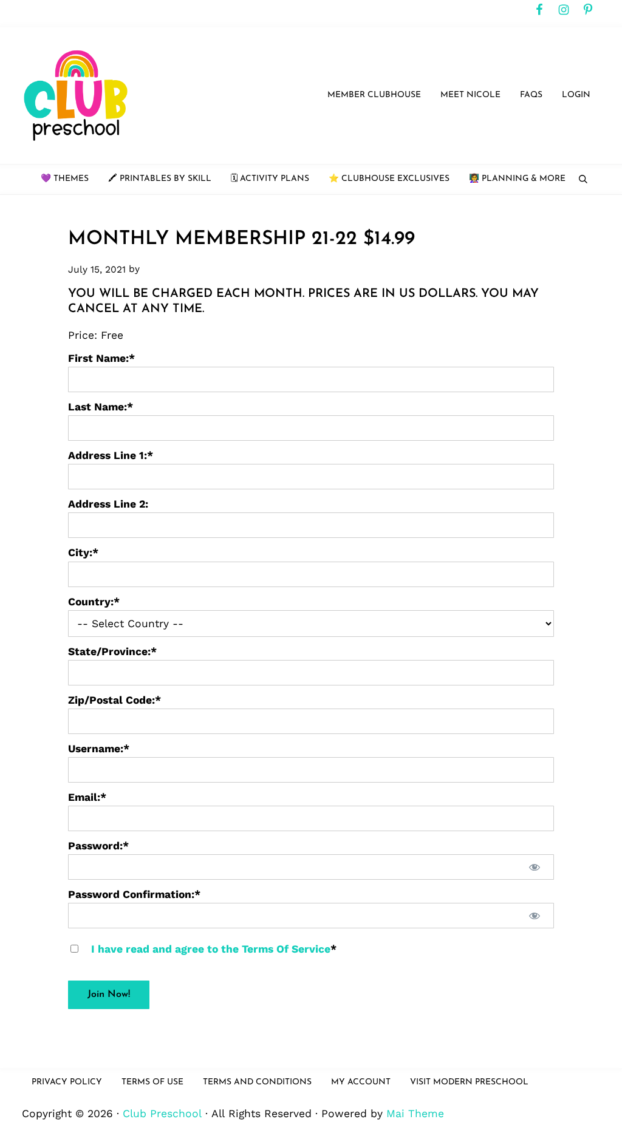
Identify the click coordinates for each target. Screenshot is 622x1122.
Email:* (87, 797)
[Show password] (534, 867)
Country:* (94, 602)
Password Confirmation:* (134, 894)
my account (361, 1082)
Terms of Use (152, 1082)
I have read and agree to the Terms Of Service (210, 949)
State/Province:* (112, 651)
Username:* (98, 749)
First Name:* (101, 358)
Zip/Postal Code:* (114, 700)
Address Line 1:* (110, 455)
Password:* (98, 846)
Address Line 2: (108, 504)
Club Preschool (162, 1113)
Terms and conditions (257, 1082)
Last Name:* (100, 407)
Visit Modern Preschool (469, 1082)
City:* (83, 552)
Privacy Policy (67, 1082)
